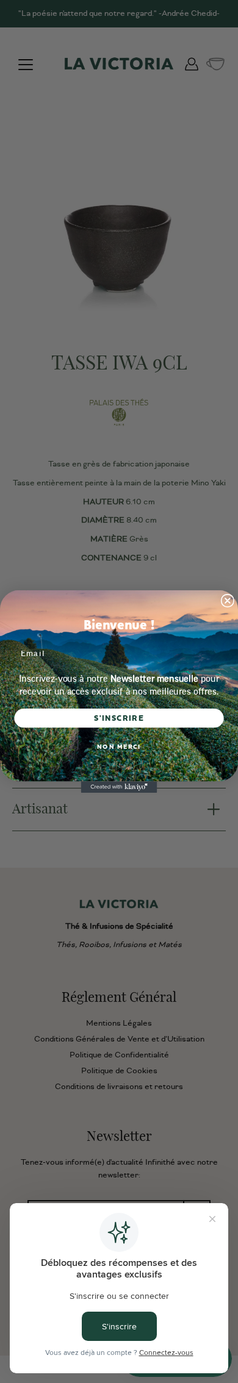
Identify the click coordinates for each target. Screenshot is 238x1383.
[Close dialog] (227, 601)
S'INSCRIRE (119, 718)
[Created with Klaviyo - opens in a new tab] (119, 787)
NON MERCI (119, 746)
